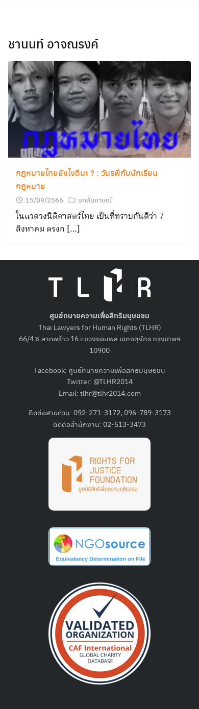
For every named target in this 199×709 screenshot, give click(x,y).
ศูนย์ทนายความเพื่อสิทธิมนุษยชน (116, 370)
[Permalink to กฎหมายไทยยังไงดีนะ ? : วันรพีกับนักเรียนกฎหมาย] (99, 108)
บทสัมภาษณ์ (95, 200)
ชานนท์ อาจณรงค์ (53, 43)
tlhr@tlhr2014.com (110, 393)
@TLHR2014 (113, 381)
